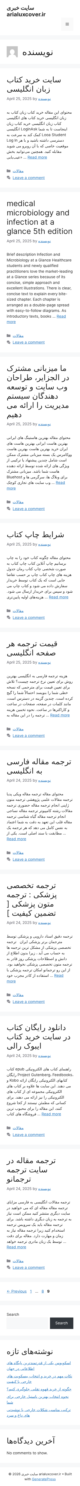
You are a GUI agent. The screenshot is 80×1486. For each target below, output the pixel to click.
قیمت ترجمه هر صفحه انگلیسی (32, 648)
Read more (37, 157)
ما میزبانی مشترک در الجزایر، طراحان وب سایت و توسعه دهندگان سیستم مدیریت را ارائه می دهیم (38, 391)
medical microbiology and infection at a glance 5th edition (39, 217)
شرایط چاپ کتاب (35, 534)
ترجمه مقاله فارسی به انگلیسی (39, 766)
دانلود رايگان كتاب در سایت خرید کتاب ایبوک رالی (39, 1036)
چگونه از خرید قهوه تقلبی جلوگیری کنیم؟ (39, 1389)
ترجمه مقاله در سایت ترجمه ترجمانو (31, 1169)
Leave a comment (29, 178)
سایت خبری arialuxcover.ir (26, 11)
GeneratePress (44, 1479)
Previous (17, 1291)
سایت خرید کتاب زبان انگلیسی (34, 84)
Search (13, 1314)
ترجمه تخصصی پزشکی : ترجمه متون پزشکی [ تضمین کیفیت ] (32, 899)
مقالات (18, 171)
